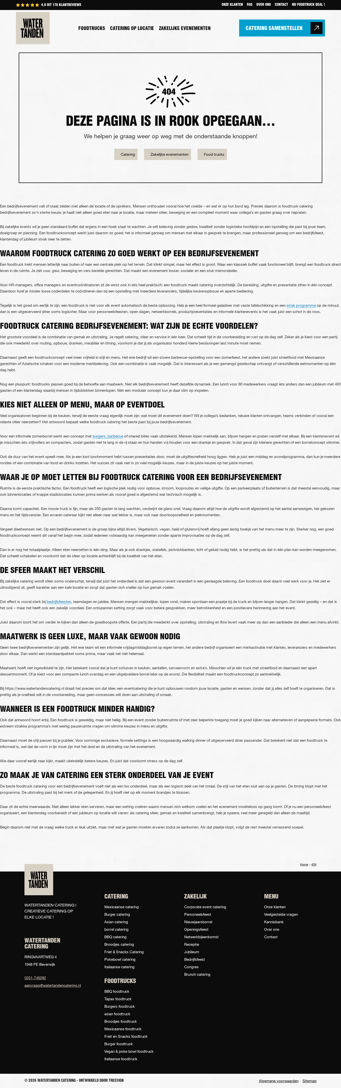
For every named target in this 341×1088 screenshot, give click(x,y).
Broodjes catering (119, 944)
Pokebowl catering (120, 959)
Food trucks (214, 154)
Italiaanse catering (119, 966)
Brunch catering (197, 974)
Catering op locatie (132, 28)
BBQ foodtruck (116, 991)
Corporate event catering (205, 906)
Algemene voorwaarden (279, 1081)
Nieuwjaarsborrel (198, 922)
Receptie (191, 944)
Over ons (263, 5)
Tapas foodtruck (118, 998)
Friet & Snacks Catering (124, 952)
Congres (191, 966)
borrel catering (116, 929)
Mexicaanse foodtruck (123, 1028)
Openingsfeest (196, 929)
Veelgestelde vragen (281, 914)
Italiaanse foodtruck (120, 1058)
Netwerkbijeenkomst (201, 936)
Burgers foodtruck (119, 1006)
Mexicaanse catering (121, 906)
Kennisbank (274, 922)
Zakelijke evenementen (185, 28)
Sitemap (310, 1081)
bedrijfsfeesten (59, 601)
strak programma (301, 305)
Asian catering (116, 922)
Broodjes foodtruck (120, 1021)
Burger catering (117, 914)
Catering (128, 154)
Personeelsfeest (197, 914)
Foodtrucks (91, 28)
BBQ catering (115, 936)
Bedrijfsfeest (194, 959)
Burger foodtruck (118, 1044)
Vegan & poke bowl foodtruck (129, 1051)
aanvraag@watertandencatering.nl (50, 985)
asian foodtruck (117, 1014)
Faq (249, 5)
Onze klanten (232, 5)
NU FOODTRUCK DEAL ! (308, 5)
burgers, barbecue (108, 436)
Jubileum (191, 952)
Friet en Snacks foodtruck (126, 1036)
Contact (281, 5)
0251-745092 (35, 978)
